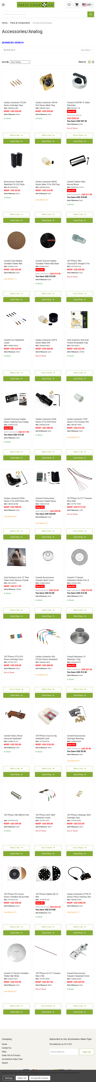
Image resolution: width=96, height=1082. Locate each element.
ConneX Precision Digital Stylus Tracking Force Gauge (16, 420)
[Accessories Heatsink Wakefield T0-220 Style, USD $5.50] (16, 163)
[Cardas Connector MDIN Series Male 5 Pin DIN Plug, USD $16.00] (48, 163)
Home (4, 1044)
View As (82, 62)
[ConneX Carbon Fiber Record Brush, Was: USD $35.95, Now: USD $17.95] (79, 163)
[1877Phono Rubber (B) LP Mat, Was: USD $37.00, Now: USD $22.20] (48, 876)
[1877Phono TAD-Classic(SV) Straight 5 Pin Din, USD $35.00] (79, 243)
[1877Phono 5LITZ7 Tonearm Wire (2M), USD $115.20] (79, 480)
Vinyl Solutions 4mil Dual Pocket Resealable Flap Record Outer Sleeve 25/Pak (78, 344)
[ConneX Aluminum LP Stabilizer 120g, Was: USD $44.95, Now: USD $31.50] (79, 638)
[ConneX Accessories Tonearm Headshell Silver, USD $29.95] (79, 955)
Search (5, 1063)
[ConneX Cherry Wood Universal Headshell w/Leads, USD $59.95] (16, 718)
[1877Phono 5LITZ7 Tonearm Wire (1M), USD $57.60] (48, 955)
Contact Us (6, 1048)
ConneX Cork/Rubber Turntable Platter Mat (13, 262)
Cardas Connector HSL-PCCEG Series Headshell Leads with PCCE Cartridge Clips (47, 660)
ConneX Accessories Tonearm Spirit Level (45, 578)
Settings (9, 1078)
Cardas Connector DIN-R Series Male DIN (46, 341)
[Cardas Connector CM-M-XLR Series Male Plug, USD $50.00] (48, 84)
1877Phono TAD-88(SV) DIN (16, 815)
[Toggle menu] (3, 4)
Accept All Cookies (39, 1078)
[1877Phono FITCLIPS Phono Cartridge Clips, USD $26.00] (16, 638)
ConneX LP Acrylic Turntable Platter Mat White (16, 974)
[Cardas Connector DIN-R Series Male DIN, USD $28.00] (48, 322)
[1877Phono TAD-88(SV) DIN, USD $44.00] (16, 797)
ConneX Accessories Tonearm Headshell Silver (78, 974)
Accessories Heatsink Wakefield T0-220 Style (14, 183)
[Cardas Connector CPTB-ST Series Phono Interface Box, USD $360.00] (79, 876)
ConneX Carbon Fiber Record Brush (76, 183)
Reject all (22, 1078)
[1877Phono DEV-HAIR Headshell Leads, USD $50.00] (48, 797)
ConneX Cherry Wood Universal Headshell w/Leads (13, 738)
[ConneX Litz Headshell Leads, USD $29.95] (16, 322)
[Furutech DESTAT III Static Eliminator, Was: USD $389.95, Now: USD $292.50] (79, 84)
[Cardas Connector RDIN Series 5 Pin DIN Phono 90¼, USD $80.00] (16, 480)
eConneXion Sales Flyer (12, 1059)
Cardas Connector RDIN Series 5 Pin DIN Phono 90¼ (16, 499)
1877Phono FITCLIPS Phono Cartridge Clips (13, 658)
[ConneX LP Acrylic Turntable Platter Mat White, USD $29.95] (16, 955)
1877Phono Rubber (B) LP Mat (47, 895)
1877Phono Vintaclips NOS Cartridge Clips (79, 816)
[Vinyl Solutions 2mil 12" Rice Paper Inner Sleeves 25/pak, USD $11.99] (16, 559)
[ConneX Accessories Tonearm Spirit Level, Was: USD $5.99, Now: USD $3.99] (48, 559)
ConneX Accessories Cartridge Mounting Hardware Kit (76, 738)
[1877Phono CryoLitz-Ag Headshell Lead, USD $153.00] (48, 718)
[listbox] (20, 62)
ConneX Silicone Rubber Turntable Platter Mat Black (47, 262)
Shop (4, 1051)
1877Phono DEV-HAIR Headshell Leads (45, 816)
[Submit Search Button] (90, 14)
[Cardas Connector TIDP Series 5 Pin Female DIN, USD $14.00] (79, 401)
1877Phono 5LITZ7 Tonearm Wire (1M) (48, 974)
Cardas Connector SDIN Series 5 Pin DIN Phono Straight (46, 422)
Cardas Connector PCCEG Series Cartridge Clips (15, 103)
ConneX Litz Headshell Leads (14, 341)
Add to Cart (15, 135)
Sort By (5, 62)
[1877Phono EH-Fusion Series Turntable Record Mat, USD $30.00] (16, 876)
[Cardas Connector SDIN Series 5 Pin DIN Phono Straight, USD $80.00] (48, 401)
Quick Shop (15, 141)
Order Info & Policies (11, 1055)
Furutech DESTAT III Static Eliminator (78, 103)
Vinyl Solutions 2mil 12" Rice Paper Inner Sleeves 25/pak (16, 578)
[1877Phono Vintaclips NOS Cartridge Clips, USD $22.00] (79, 797)
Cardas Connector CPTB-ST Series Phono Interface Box (79, 895)
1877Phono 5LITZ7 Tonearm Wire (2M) (79, 499)
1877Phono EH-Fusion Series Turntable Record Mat (16, 895)
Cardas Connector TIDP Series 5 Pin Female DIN (78, 420)
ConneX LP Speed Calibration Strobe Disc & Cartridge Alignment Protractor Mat (78, 581)
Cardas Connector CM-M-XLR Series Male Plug (47, 103)
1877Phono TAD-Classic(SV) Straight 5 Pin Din (78, 264)
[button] (48, 50)
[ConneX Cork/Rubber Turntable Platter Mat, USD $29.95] (16, 243)
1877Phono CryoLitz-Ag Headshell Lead (46, 737)
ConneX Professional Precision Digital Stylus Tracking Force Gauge (46, 501)
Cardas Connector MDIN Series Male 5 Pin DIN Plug (48, 183)
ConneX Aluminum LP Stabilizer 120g (76, 658)
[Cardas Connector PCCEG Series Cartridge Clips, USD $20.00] (16, 84)
